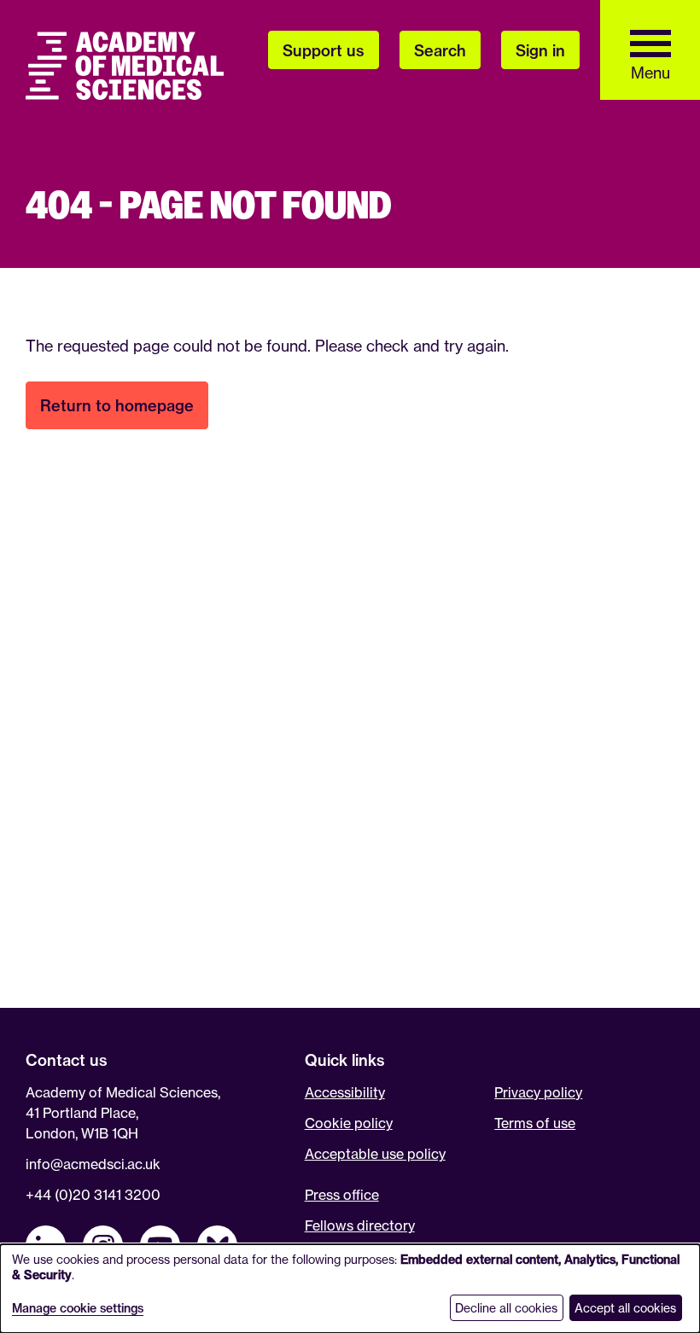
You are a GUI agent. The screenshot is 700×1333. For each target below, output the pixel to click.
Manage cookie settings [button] (77, 1308)
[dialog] (350, 1288)
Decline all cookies (506, 1308)
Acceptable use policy (375, 1153)
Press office (342, 1194)
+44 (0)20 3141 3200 (93, 1194)
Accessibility (345, 1092)
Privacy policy (538, 1092)
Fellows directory (360, 1225)
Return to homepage (117, 406)
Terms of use (534, 1123)
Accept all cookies (625, 1308)
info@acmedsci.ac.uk (93, 1164)
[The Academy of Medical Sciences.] (125, 66)
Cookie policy (349, 1123)
